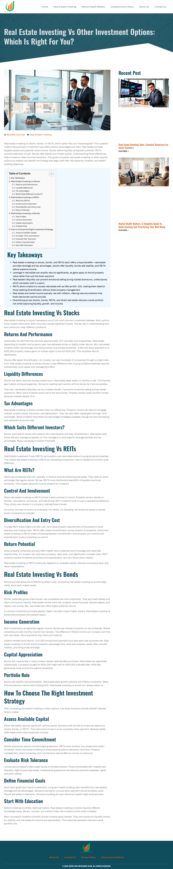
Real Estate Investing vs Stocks (25, 181)
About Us (144, 6)
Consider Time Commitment (27, 236)
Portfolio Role (21, 226)
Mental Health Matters (93, 6)
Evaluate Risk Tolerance (26, 239)
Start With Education (24, 245)
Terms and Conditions (112, 857)
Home (45, 6)
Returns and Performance (27, 185)
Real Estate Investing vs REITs (25, 197)
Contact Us (160, 6)
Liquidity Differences (24, 188)
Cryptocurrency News (122, 6)
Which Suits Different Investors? (29, 194)
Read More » (124, 151)
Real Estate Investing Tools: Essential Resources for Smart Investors (143, 146)
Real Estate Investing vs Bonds (25, 213)
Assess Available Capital (26, 233)
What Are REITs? (23, 201)
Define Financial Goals (25, 242)
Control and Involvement (26, 204)
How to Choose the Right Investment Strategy (32, 229)
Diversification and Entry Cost (28, 207)
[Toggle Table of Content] (50, 174)
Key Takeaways (18, 178)
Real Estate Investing (65, 6)
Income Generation (24, 220)
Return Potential (22, 210)
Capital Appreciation (24, 223)
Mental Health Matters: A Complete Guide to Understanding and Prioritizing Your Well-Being (142, 225)
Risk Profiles (21, 217)
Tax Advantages (22, 191)
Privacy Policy (88, 857)
